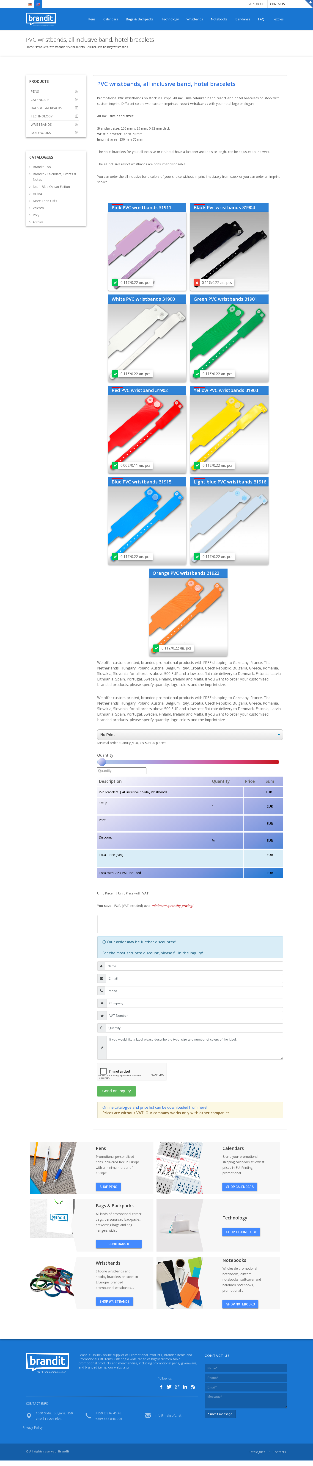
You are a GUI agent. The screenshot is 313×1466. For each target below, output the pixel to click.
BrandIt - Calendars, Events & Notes (55, 177)
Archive (38, 222)
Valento (38, 208)
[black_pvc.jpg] (229, 250)
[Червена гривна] (147, 433)
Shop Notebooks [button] (240, 1304)
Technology (170, 19)
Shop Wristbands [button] (114, 1301)
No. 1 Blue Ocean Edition (51, 186)
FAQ (261, 19)
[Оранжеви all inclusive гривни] (188, 616)
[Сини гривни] (147, 525)
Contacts (277, 4)
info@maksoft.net (168, 1415)
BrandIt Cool (42, 167)
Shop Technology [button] (241, 1232)
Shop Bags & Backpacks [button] (118, 1245)
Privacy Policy (32, 1427)
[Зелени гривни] (229, 342)
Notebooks (219, 19)
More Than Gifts (45, 201)
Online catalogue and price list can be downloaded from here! (154, 1107)
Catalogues (256, 4)
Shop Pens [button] (108, 1187)
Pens (92, 19)
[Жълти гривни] (229, 433)
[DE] (30, 2)
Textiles (278, 19)
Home (30, 47)
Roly (36, 215)
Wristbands (195, 19)
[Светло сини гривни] (229, 525)
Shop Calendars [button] (240, 1187)
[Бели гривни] (147, 342)
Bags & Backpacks (140, 19)
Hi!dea (37, 194)
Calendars (110, 19)
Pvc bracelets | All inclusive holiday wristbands (97, 47)
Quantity (105, 755)
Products (42, 47)
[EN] (38, 2)
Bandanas (242, 19)
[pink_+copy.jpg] (147, 250)
